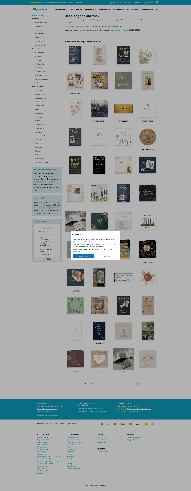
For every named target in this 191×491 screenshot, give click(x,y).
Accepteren (83, 256)
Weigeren (107, 256)
